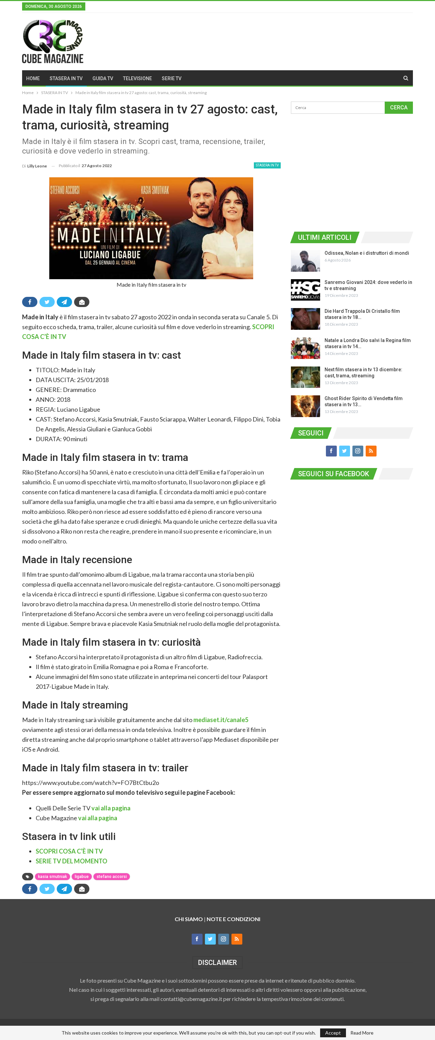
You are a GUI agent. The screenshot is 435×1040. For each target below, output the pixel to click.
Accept (333, 1033)
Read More (361, 1032)
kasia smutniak (52, 876)
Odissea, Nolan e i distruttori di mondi (367, 253)
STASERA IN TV (66, 78)
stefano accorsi (112, 876)
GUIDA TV (102, 78)
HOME (33, 78)
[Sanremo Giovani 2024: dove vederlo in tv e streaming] (305, 290)
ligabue (82, 876)
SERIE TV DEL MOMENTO (71, 861)
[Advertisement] (352, 171)
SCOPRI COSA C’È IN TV (69, 851)
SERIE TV (171, 78)
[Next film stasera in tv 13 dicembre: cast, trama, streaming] (305, 377)
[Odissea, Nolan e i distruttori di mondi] (305, 261)
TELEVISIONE (137, 78)
